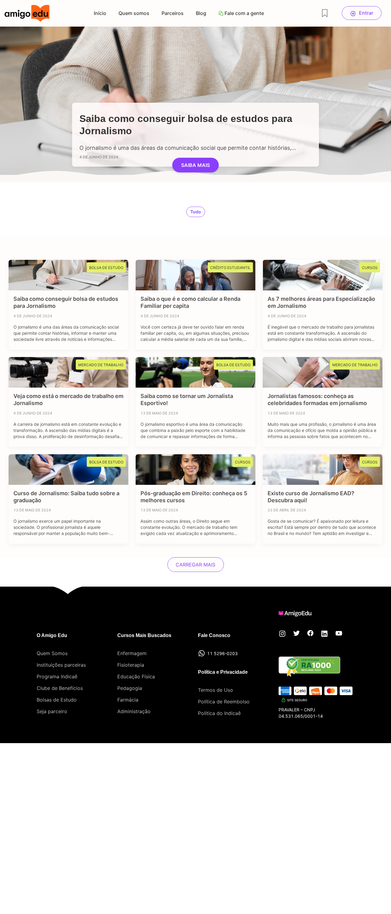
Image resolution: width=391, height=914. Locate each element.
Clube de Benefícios (60, 688)
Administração (134, 711)
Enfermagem (132, 653)
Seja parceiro (52, 711)
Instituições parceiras (61, 665)
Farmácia (127, 700)
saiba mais (195, 165)
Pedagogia (129, 688)
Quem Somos (52, 653)
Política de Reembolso (224, 701)
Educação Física (136, 676)
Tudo (195, 211)
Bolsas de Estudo (57, 700)
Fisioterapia (130, 665)
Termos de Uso (215, 690)
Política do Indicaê (219, 713)
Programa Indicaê (57, 676)
